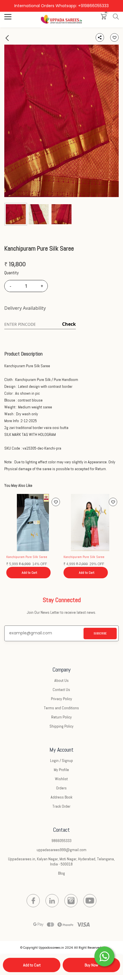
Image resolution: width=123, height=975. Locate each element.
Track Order (61, 806)
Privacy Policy (61, 698)
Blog (61, 873)
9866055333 (61, 840)
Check (69, 324)
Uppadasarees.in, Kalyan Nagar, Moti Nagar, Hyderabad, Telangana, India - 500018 (61, 861)
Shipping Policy (61, 726)
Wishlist (61, 778)
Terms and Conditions (61, 707)
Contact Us (61, 689)
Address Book (61, 797)
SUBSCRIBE (100, 633)
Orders (61, 788)
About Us (61, 680)
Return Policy (61, 717)
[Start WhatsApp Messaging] (104, 956)
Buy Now (91, 965)
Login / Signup (61, 760)
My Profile (61, 769)
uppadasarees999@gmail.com (61, 849)
